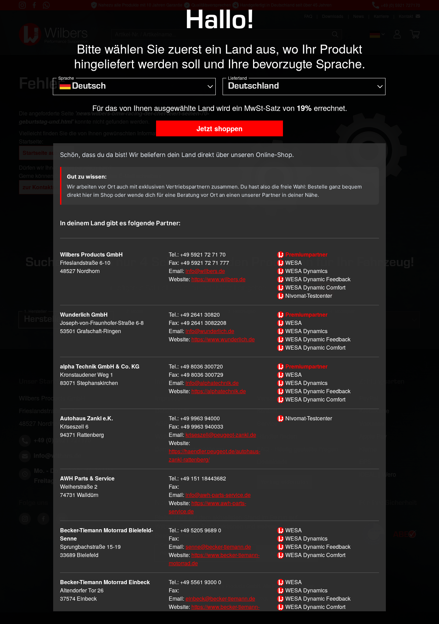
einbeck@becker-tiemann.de (220, 598)
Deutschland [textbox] (253, 86)
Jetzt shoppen (219, 128)
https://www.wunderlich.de (223, 339)
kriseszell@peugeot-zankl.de (221, 435)
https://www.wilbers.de (218, 279)
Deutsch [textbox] (89, 86)
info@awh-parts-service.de (218, 495)
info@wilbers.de (205, 271)
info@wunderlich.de (210, 331)
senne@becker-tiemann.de (218, 547)
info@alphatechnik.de (212, 383)
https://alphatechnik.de (218, 391)
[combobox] (134, 86)
